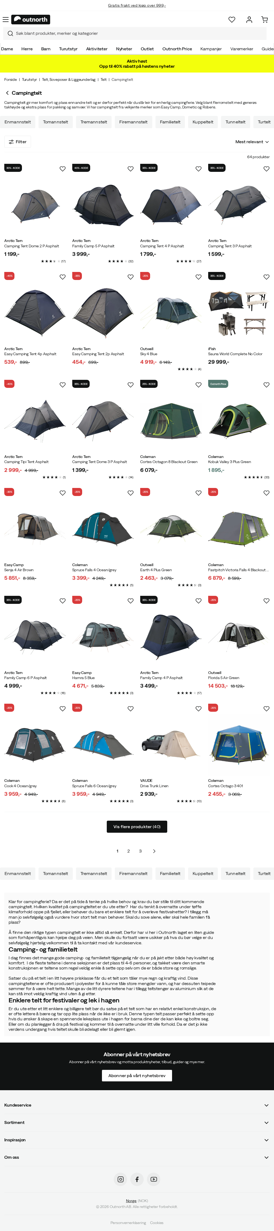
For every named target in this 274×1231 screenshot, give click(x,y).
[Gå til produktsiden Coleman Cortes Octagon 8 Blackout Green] (171, 421)
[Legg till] (62, 169)
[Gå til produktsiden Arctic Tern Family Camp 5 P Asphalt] (103, 205)
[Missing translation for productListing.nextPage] (154, 851)
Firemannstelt (133, 121)
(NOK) (137, 1201)
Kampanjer (211, 48)
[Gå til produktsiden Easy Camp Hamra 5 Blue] (103, 637)
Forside (10, 79)
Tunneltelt (236, 121)
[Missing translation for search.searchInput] (8, 33)
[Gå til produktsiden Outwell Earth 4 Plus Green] (171, 529)
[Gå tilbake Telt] (8, 93)
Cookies (156, 1223)
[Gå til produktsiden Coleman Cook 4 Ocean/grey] (35, 745)
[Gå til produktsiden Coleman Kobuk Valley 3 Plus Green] (239, 421)
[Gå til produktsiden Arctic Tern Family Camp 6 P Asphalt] (35, 637)
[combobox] (135, 33)
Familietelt (170, 121)
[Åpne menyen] (5, 19)
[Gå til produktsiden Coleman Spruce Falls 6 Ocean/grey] (103, 745)
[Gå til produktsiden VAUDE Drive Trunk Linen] (171, 745)
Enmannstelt (18, 121)
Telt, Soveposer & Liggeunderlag (69, 79)
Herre (26, 48)
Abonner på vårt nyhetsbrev (137, 1075)
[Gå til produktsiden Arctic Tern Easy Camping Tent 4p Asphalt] (35, 313)
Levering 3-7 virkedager (137, 11)
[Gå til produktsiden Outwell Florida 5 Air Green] (239, 637)
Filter (21, 141)
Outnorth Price (177, 48)
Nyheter (124, 48)
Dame (7, 48)
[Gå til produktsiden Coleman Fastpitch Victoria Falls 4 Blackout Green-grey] (239, 529)
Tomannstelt (55, 121)
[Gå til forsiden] (30, 19)
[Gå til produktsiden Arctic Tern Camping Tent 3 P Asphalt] (239, 205)
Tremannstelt (94, 121)
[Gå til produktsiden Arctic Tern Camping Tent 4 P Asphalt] (171, 205)
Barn (46, 48)
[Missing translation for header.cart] (264, 19)
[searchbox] (140, 33)
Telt (103, 79)
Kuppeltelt (203, 121)
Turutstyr (68, 48)
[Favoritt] (232, 19)
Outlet (147, 48)
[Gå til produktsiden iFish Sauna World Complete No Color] (239, 313)
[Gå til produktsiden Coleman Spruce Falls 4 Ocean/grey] (103, 529)
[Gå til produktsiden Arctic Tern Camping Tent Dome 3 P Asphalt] (103, 421)
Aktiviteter (97, 48)
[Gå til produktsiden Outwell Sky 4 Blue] (171, 313)
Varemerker (241, 48)
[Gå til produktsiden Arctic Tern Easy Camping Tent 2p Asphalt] (103, 313)
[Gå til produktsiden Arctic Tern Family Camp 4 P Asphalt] (171, 637)
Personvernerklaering (128, 1223)
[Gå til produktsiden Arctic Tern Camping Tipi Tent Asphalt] (35, 421)
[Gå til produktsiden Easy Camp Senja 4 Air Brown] (35, 529)
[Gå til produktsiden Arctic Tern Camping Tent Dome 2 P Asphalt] (35, 205)
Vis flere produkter (137, 826)
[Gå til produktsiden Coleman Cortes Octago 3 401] (239, 745)
